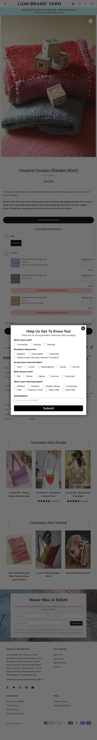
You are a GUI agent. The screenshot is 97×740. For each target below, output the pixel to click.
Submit (48, 408)
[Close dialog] (83, 328)
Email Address (21, 396)
